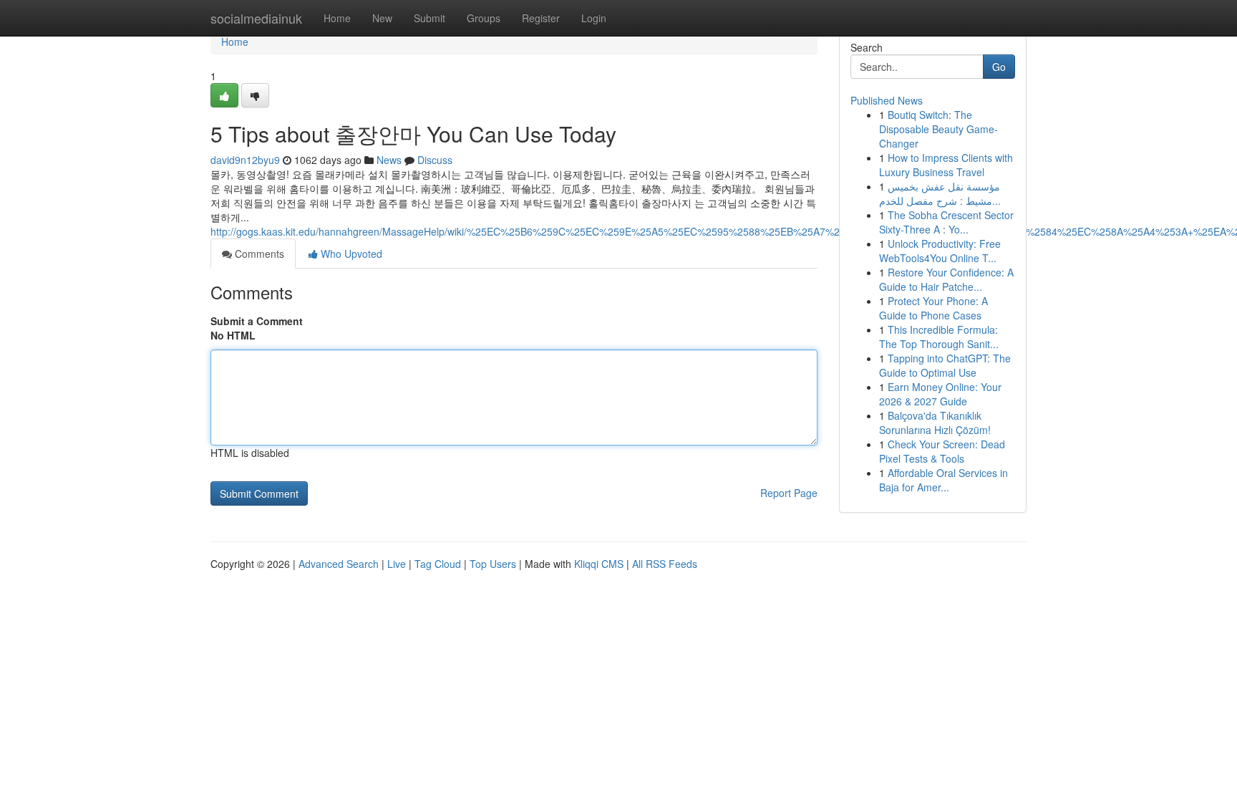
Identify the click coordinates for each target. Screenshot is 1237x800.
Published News (886, 100)
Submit (429, 18)
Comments (258, 253)
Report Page (789, 493)
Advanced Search (339, 563)
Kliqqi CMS (599, 563)
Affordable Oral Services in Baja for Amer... (943, 480)
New (382, 18)
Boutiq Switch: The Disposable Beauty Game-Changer (938, 128)
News (389, 160)
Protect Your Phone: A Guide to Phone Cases (933, 308)
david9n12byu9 (245, 160)
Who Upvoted (350, 253)
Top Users (493, 563)
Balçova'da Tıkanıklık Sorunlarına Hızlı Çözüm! (935, 422)
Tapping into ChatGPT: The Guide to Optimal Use (945, 365)
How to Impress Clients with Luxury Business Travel (946, 164)
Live (396, 563)
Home (337, 18)
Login (593, 18)
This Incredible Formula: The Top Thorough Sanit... (939, 336)
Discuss (434, 160)
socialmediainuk (256, 18)
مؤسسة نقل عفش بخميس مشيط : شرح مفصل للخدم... (940, 193)
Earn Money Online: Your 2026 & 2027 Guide (940, 394)
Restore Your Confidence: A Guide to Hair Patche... (946, 279)
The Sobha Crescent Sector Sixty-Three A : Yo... (946, 222)
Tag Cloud (437, 563)
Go (999, 66)
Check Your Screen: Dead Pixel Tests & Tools (942, 451)
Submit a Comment (256, 321)
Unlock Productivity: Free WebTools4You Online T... (940, 250)
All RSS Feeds (664, 563)
